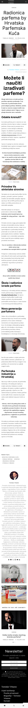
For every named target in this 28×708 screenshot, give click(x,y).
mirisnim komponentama (8, 135)
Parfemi (14, 7)
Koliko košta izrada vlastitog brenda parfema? (14, 636)
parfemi (17, 459)
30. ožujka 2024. (20, 38)
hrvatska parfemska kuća (11, 457)
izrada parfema (7, 459)
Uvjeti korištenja (8, 691)
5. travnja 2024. (15, 596)
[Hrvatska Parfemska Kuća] (14, 172)
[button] (13, 642)
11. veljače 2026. (20, 639)
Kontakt (7, 701)
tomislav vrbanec (8, 463)
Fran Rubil (16, 182)
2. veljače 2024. (15, 576)
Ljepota (14, 588)
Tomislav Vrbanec (8, 38)
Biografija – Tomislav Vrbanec (12, 697)
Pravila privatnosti (11, 693)
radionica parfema (9, 461)
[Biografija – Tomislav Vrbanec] (14, 344)
